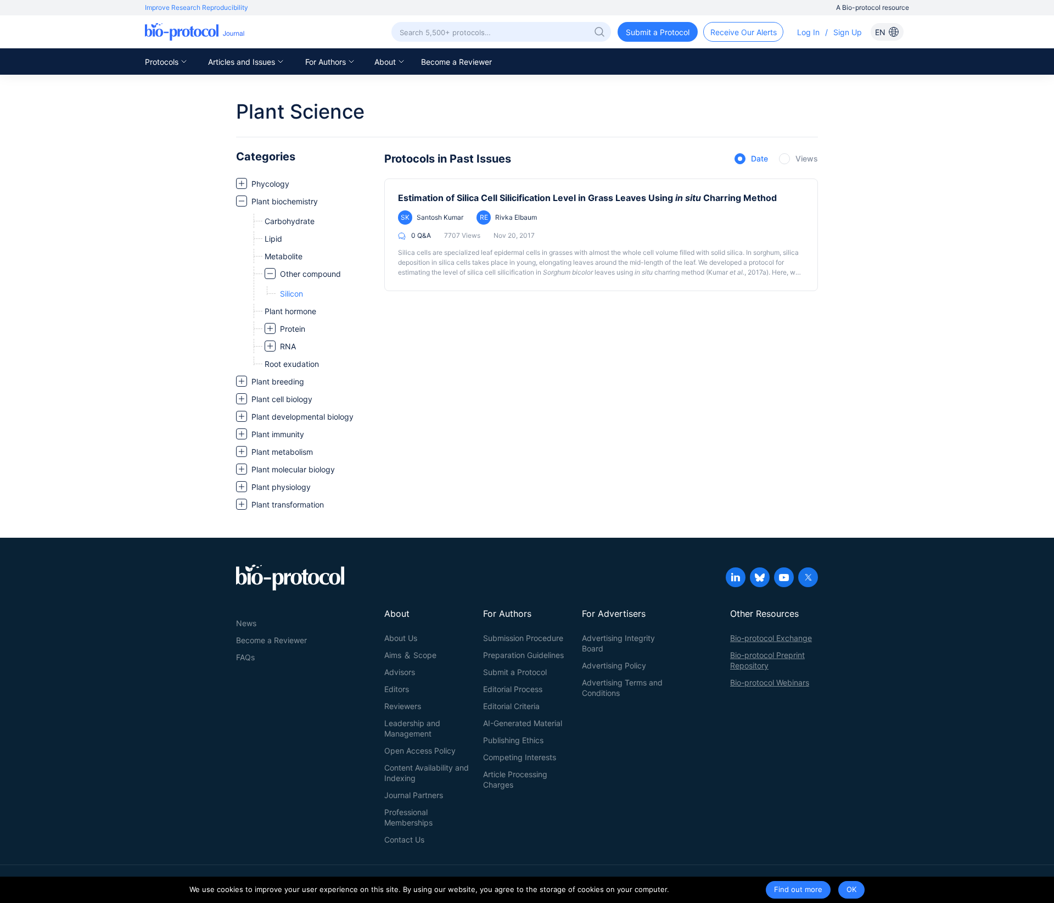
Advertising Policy (614, 665)
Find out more (798, 889)
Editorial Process (512, 689)
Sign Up (847, 32)
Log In (808, 32)
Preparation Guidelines (523, 655)
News (246, 623)
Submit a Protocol (515, 672)
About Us (400, 638)
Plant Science (300, 111)
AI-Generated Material (522, 723)
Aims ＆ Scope (410, 655)
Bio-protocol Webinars (769, 682)
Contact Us (404, 839)
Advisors (399, 672)
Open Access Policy (420, 750)
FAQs (245, 657)
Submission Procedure (523, 638)
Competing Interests (519, 757)
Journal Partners (413, 795)
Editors (396, 689)
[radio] (751, 159)
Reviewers (402, 706)
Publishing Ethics (513, 740)
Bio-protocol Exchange (771, 638)
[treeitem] (304, 183)
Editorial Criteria (511, 706)
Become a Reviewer (456, 61)
